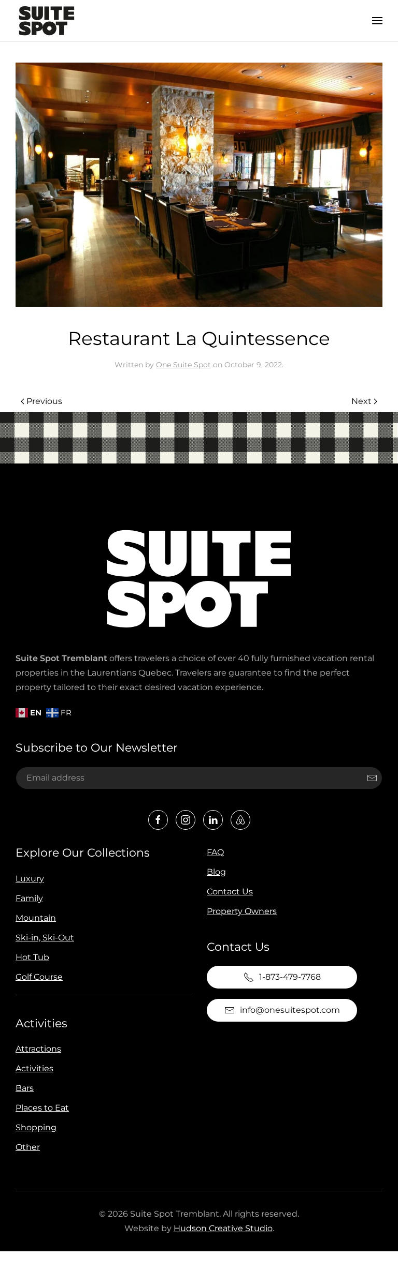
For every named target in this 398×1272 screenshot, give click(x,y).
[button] (377, 20)
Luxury (30, 879)
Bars (25, 1088)
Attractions (38, 1049)
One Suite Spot (183, 364)
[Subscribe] (372, 778)
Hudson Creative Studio (223, 1228)
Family (29, 898)
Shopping (36, 1127)
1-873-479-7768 (290, 977)
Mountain (36, 918)
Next (361, 401)
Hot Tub (32, 957)
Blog (216, 872)
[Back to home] (47, 20)
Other (28, 1147)
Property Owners (242, 911)
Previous (44, 401)
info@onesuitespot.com (290, 1010)
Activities (41, 1023)
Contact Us (230, 891)
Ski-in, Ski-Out (45, 937)
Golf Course (39, 977)
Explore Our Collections (83, 853)
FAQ (215, 852)
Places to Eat (42, 1108)
